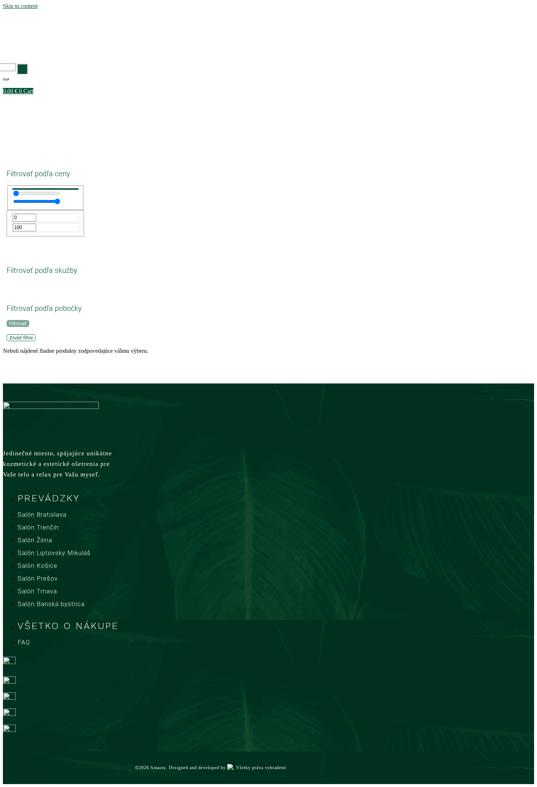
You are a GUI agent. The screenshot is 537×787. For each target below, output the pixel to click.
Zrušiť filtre (21, 337)
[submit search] (22, 69)
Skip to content (20, 6)
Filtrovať (18, 323)
